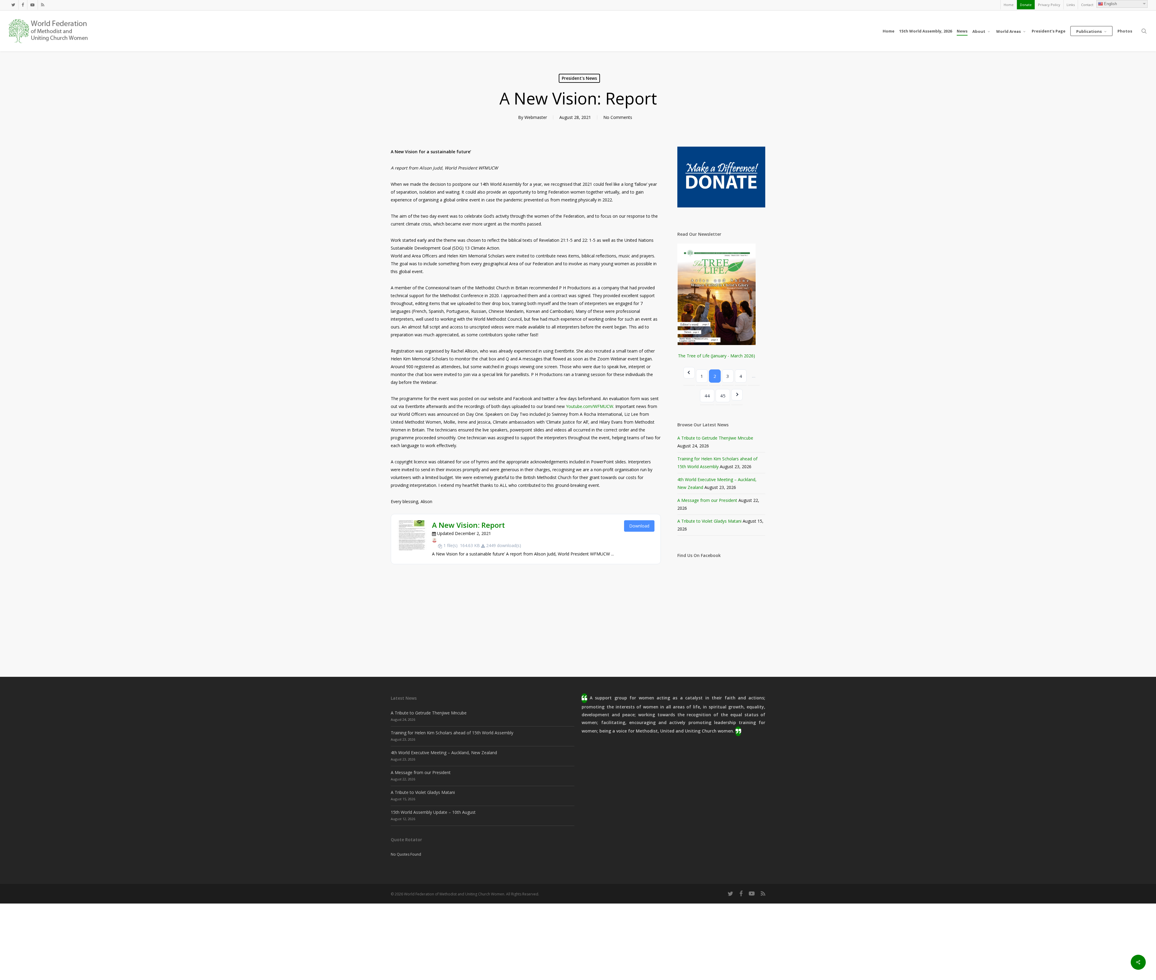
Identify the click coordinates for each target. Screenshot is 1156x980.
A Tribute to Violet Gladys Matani (709, 521)
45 (723, 396)
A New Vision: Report (468, 525)
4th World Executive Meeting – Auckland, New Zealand (444, 752)
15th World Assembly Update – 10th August (433, 812)
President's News (579, 78)
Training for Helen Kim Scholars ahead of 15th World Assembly (452, 733)
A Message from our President (707, 500)
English (1110, 4)
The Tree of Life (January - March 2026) (716, 356)
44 (707, 396)
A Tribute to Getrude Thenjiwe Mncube (715, 438)
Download (639, 526)
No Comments (617, 117)
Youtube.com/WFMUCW (589, 406)
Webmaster (535, 117)
